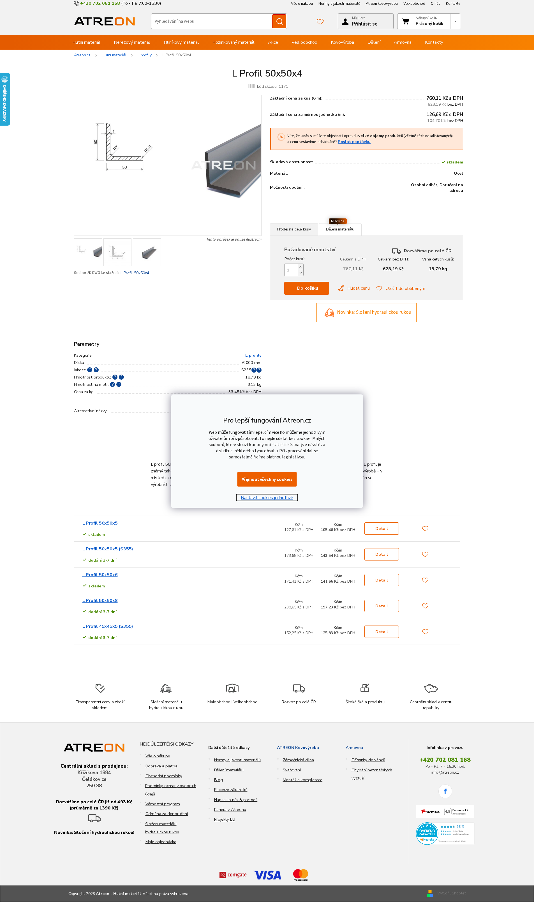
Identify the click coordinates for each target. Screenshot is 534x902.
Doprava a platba (161, 766)
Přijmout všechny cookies (266, 479)
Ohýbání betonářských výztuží (372, 774)
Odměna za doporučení (166, 813)
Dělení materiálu (229, 770)
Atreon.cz (82, 55)
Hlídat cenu (358, 288)
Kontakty (453, 3)
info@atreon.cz (445, 772)
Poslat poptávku (354, 141)
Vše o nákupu (302, 3)
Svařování (292, 770)
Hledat (279, 21)
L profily (253, 355)
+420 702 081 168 (445, 760)
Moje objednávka (160, 842)
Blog (218, 780)
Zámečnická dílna (298, 760)
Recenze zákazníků (231, 789)
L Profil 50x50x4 (135, 273)
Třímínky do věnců (368, 760)
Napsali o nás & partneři (236, 799)
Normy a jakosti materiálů (339, 3)
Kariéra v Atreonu (230, 809)
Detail (381, 528)
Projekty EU (224, 819)
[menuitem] (86, 42)
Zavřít (300, 220)
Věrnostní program (162, 804)
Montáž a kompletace (303, 780)
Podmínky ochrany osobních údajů (171, 790)
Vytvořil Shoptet (451, 893)
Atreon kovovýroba (382, 3)
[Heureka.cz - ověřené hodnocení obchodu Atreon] (445, 833)
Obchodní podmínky (163, 776)
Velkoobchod (414, 3)
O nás (435, 3)
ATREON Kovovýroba (298, 747)
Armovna (354, 747)
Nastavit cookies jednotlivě (267, 497)
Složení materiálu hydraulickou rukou (162, 828)
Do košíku (307, 288)
